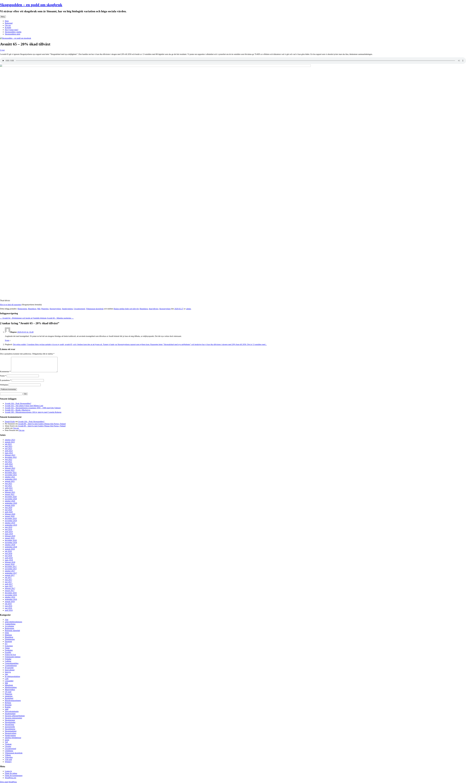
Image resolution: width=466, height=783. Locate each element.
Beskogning (22, 309)
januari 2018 (9, 564)
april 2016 (9, 610)
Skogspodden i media (13, 32)
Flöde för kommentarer (13, 775)
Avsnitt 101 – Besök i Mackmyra (17, 410)
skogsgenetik (10, 727)
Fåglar (7, 648)
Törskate (8, 744)
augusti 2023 (10, 442)
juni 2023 (8, 446)
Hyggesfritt (9, 668)
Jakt (6, 674)
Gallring (8, 661)
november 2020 (11, 499)
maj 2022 (8, 462)
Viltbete (8, 755)
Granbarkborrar (11, 665)
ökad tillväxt (153, 309)
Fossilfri (8, 652)
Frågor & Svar (10, 655)
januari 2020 (9, 516)
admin (188, 309)
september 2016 (11, 599)
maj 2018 (8, 556)
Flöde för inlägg (11, 773)
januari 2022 (9, 470)
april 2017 (9, 584)
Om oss (8, 25)
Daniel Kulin (10, 422)
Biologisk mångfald (12, 631)
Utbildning (9, 751)
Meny (3, 17)
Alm (6, 620)
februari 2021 (10, 492)
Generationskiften (11, 663)
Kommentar (5, 371)
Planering (45, 309)
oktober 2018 (10, 545)
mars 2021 (9, 490)
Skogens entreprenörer (13, 718)
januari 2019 (9, 538)
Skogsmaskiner (11, 731)
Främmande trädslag (12, 657)
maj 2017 (8, 582)
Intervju (8, 672)
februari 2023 (10, 455)
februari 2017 (10, 588)
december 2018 (11, 540)
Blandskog (32, 309)
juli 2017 (8, 577)
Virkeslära (9, 757)
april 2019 (9, 532)
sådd (6, 709)
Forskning (9, 650)
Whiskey (8, 762)
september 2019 (11, 525)
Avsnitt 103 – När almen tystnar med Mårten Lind (24, 406)
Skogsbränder (10, 722)
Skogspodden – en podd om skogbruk (31, 5)
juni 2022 (8, 459)
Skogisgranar (10, 720)
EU (6, 644)
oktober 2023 (10, 440)
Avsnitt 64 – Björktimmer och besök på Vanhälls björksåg (23, 318)
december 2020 (11, 497)
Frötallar (8, 659)
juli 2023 (8, 444)
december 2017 (11, 567)
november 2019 (11, 521)
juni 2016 (8, 606)
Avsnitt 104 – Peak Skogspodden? (18, 403)
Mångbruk (9, 685)
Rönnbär (8, 705)
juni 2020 (8, 507)
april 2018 (9, 558)
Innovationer (10, 670)
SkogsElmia (9, 724)
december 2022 (11, 457)
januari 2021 (9, 494)
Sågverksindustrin (12, 711)
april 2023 (9, 451)
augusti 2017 (10, 575)
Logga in (8, 771)
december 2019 (11, 518)
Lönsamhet (9, 681)
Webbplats (4, 385)
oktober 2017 (10, 571)
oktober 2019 (10, 523)
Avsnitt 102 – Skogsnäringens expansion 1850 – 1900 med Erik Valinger (33, 408)
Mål (38, 309)
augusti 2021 (10, 481)
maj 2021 (8, 486)
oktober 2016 (10, 597)
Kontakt (8, 27)
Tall (6, 742)
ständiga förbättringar (13, 738)
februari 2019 (10, 536)
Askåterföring (10, 624)
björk (7, 633)
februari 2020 (10, 514)
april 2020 (9, 512)
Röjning (8, 703)
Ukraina (8, 746)
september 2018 (11, 547)
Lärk (6, 679)
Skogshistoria (10, 729)
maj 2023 (8, 448)
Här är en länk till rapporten (10, 305)
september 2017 (11, 573)
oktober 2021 (10, 477)
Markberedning (11, 687)
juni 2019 (8, 527)
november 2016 (11, 595)
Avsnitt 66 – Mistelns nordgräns (60, 318)
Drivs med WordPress (8, 782)
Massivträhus (10, 690)
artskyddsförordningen (13, 622)
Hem (7, 21)
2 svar (2, 50)
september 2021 (11, 479)
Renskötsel (9, 698)
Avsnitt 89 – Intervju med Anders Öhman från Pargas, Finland (42, 424)
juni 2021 (8, 483)
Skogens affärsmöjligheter (15, 716)
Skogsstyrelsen (55, 309)
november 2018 (11, 542)
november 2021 (11, 475)
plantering (8, 696)
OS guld (8, 692)
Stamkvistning (67, 309)
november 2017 (11, 569)
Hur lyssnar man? (11, 30)
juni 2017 (8, 580)
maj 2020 (8, 510)
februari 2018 (10, 562)
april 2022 (9, 464)
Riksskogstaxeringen (13, 700)
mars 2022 (9, 466)
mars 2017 (9, 586)
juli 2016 (8, 604)
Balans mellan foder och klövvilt (126, 309)
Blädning (8, 635)
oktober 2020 (10, 501)
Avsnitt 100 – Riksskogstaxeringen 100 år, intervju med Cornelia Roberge (33, 412)
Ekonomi (8, 641)
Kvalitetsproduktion (12, 676)
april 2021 (9, 488)
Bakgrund (8, 23)
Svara (7, 340)
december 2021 (11, 473)
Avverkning (9, 626)
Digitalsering (10, 639)
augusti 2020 (10, 505)
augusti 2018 (10, 549)
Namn (3, 376)
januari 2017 (9, 591)
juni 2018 (8, 553)
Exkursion (9, 646)
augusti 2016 (10, 601)
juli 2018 (8, 551)
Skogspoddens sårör (12, 34)
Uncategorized (79, 309)
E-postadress (5, 380)
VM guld (8, 759)
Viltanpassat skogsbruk (95, 309)
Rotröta (8, 707)
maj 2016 (8, 608)
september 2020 (11, 503)
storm (7, 740)
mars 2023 (9, 453)
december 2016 (11, 593)
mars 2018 (9, 560)
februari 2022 (10, 468)
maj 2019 (8, 529)
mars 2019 (9, 534)
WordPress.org (10, 778)
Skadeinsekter (10, 714)
